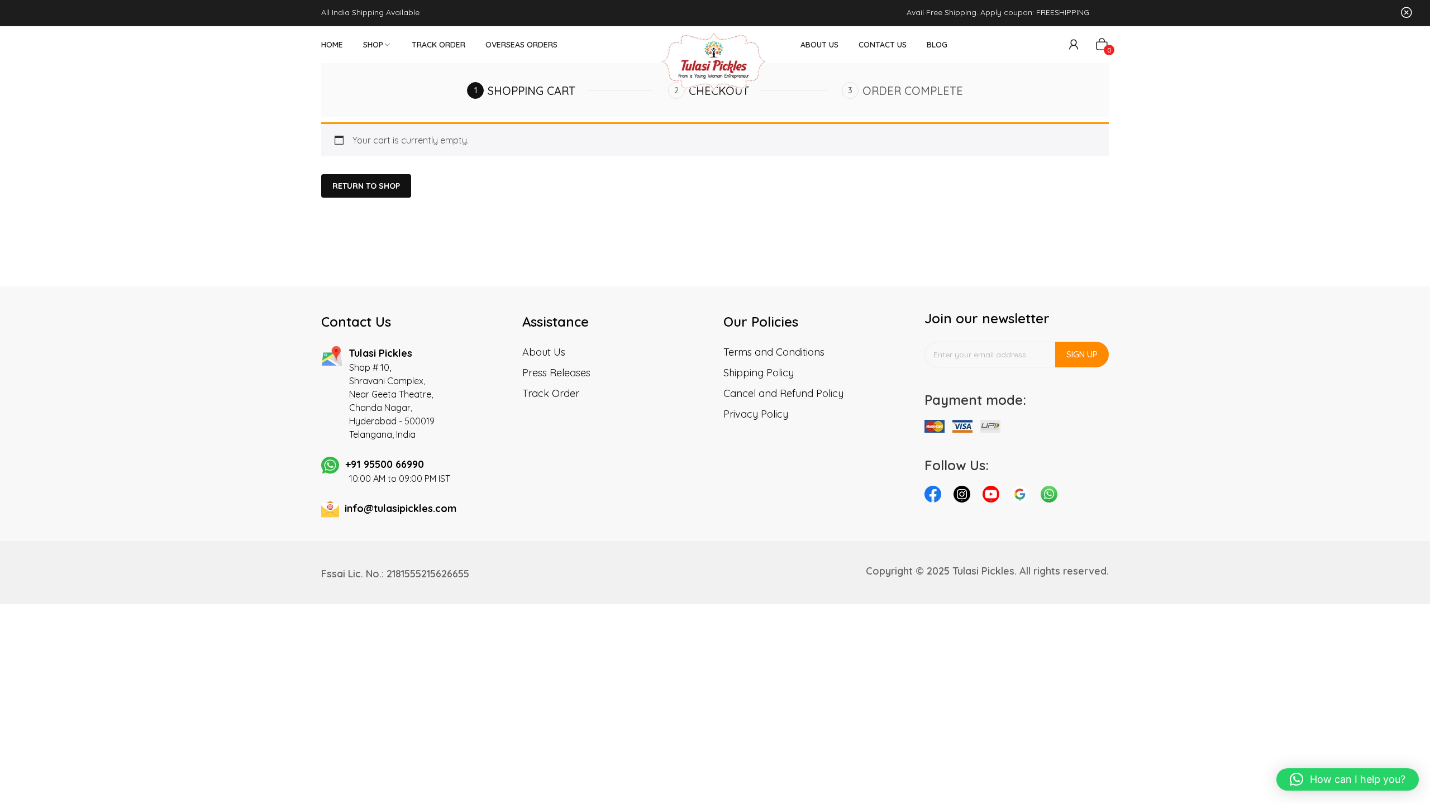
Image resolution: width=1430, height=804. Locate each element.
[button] (1347, 779)
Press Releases (556, 372)
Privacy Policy (755, 414)
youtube (994, 497)
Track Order (550, 393)
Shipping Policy (758, 372)
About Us (543, 352)
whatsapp (1052, 497)
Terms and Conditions (773, 352)
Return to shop (366, 186)
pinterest (1023, 497)
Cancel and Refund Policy (783, 393)
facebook (935, 497)
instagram (965, 497)
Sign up (1082, 354)
